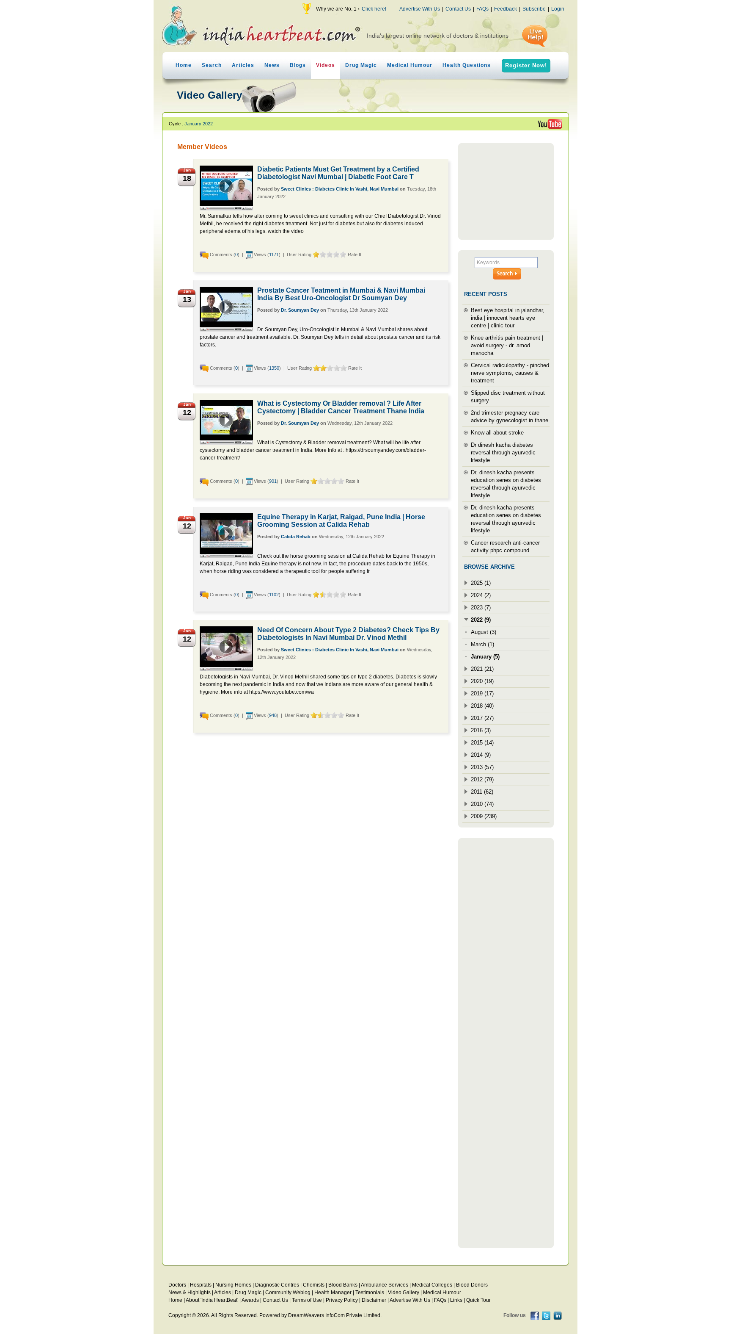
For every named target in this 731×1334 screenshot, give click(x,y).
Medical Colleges (432, 1285)
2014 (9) (481, 755)
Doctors (177, 1285)
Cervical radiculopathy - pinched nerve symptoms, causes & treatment (510, 373)
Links (456, 1300)
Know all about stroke (497, 432)
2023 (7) (481, 607)
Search (212, 65)
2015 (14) (482, 742)
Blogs (298, 65)
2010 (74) (482, 804)
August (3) (483, 632)
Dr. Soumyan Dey (300, 310)
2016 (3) (481, 730)
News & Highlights (189, 1292)
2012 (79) (482, 779)
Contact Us (458, 9)
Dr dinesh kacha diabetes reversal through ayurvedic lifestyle (503, 452)
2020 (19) (482, 681)
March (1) (482, 644)
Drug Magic (361, 65)
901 (273, 481)
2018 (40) (482, 706)
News (272, 65)
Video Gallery (403, 1292)
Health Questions (466, 65)
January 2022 (198, 123)
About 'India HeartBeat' (212, 1300)
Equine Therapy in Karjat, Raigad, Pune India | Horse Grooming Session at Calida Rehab (341, 520)
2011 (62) (482, 792)
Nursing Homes (233, 1285)
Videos (325, 65)
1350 (274, 368)
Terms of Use (307, 1300)
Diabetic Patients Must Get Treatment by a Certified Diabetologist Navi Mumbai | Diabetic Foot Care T (338, 173)
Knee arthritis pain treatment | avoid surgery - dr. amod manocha (507, 345)
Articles (243, 65)
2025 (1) (481, 583)
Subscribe (534, 9)
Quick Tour (478, 1300)
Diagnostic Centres (277, 1285)
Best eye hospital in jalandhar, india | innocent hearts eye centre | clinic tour (507, 318)
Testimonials (369, 1292)
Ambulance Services (384, 1285)
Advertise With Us (419, 9)
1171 (274, 254)
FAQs (482, 9)
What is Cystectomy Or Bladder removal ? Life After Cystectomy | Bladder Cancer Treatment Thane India (340, 407)
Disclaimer (374, 1300)
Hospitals (201, 1285)
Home (184, 65)
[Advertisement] (506, 191)
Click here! (374, 9)
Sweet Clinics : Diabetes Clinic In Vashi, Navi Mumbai (339, 188)
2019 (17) (482, 693)
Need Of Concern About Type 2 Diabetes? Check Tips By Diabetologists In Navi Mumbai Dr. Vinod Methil (348, 633)
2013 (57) (482, 767)
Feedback (505, 9)
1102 (274, 594)
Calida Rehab (296, 536)
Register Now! (526, 65)
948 (273, 715)
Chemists (313, 1285)
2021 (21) (482, 669)
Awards (250, 1300)
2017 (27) (482, 718)
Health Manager (333, 1292)
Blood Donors (472, 1285)
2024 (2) (481, 595)
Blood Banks (342, 1285)
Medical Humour (409, 65)
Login (557, 9)
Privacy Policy (342, 1300)
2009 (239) (484, 816)
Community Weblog (288, 1292)
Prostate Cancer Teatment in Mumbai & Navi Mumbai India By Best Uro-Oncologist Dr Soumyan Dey (341, 294)
